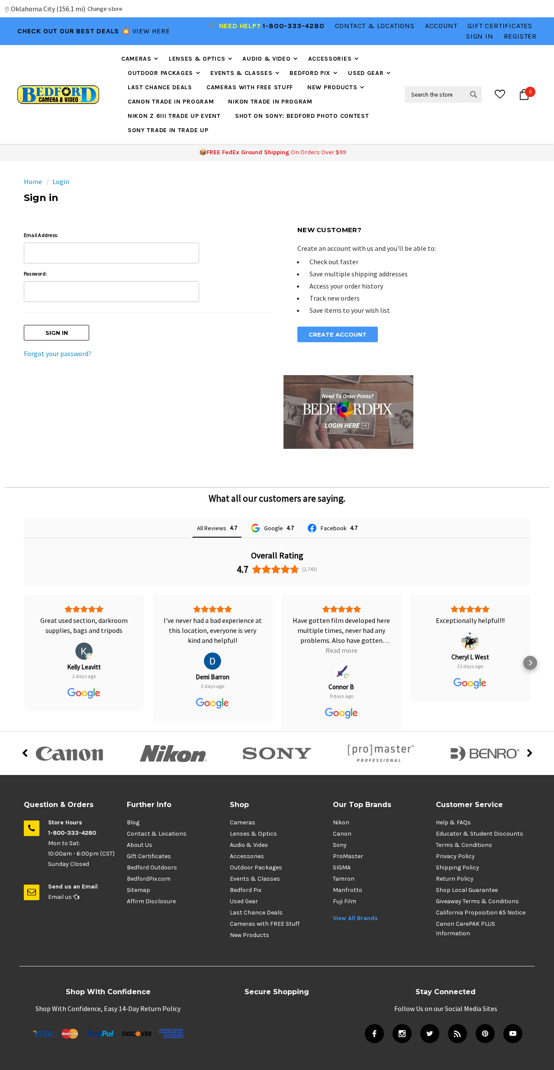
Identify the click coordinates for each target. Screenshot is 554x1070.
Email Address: (41, 235)
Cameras (136, 58)
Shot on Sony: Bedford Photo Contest (302, 116)
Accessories (330, 58)
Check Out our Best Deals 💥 (74, 30)
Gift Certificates (149, 856)
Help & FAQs (453, 822)
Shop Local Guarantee (467, 890)
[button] (24, 663)
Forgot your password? (57, 353)
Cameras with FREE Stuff (249, 87)
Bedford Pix (310, 73)
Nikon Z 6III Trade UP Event (174, 116)
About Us (139, 845)
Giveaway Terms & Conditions (477, 901)
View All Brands (355, 918)
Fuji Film (344, 901)
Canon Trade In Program (171, 101)
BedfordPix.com (149, 878)
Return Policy (454, 878)
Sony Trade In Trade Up (168, 130)
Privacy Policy (455, 856)
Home (33, 181)
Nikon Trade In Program (270, 101)
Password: (35, 273)
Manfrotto (347, 890)
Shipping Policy (457, 867)
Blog (133, 822)
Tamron (343, 878)
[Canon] (69, 753)
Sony (340, 845)
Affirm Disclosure (151, 901)
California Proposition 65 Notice (480, 912)
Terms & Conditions (464, 845)
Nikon (341, 822)
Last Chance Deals (160, 87)
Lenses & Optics (197, 58)
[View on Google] (84, 661)
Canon (342, 833)
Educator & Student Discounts (479, 833)
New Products (332, 87)
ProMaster (348, 856)
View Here (151, 30)
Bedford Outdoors (152, 867)
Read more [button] (212, 650)
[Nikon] (173, 753)
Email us (60, 897)
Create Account (338, 334)
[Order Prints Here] (348, 411)
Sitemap (138, 890)
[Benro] (484, 753)
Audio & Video (266, 58)
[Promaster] (380, 753)
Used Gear (365, 73)
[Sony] (277, 753)
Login (60, 181)
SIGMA (342, 867)
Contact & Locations (375, 26)
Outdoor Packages (160, 73)
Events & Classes (241, 73)
